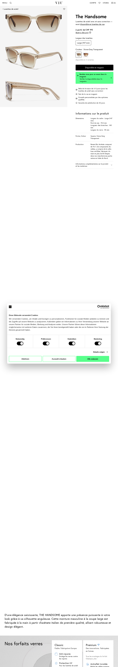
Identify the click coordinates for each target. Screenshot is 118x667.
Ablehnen (25, 359)
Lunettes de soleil (11, 9)
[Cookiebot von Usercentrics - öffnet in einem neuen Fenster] (99, 306)
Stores (106, 3)
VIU (59, 3)
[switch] (46, 343)
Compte (93, 3)
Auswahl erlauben (59, 359)
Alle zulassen (92, 359)
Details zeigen (99, 352)
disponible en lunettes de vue (92, 24)
